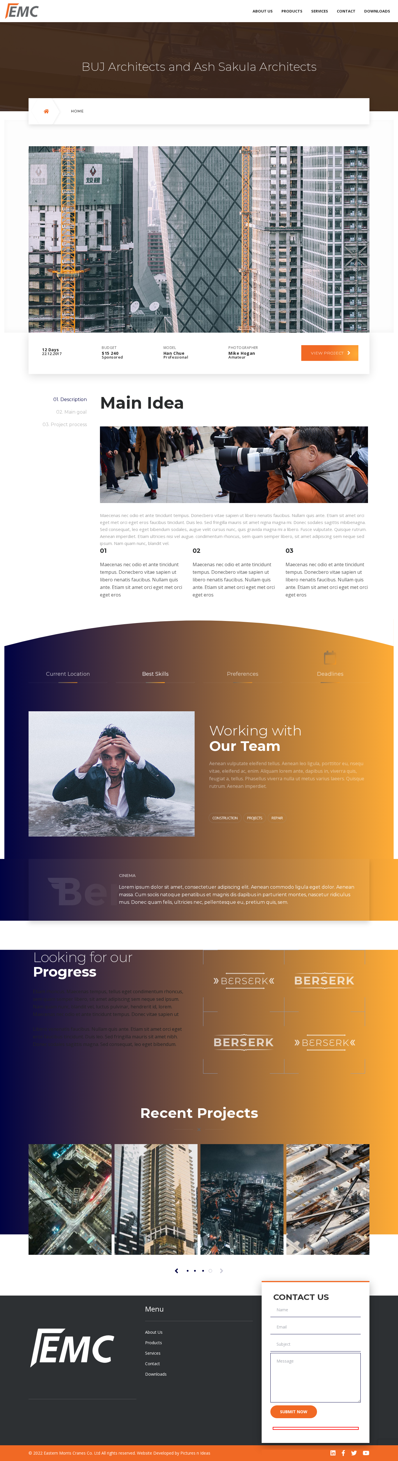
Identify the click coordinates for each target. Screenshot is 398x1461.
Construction (225, 818)
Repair (277, 818)
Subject (283, 1344)
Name (282, 1310)
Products (291, 11)
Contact (346, 11)
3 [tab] (203, 1271)
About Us (263, 11)
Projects (255, 818)
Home (77, 111)
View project (327, 353)
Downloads (377, 11)
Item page (52, 1239)
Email (282, 1327)
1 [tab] (188, 1271)
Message (285, 1361)
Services (319, 11)
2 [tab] (195, 1271)
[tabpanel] (70, 1199)
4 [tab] (210, 1271)
